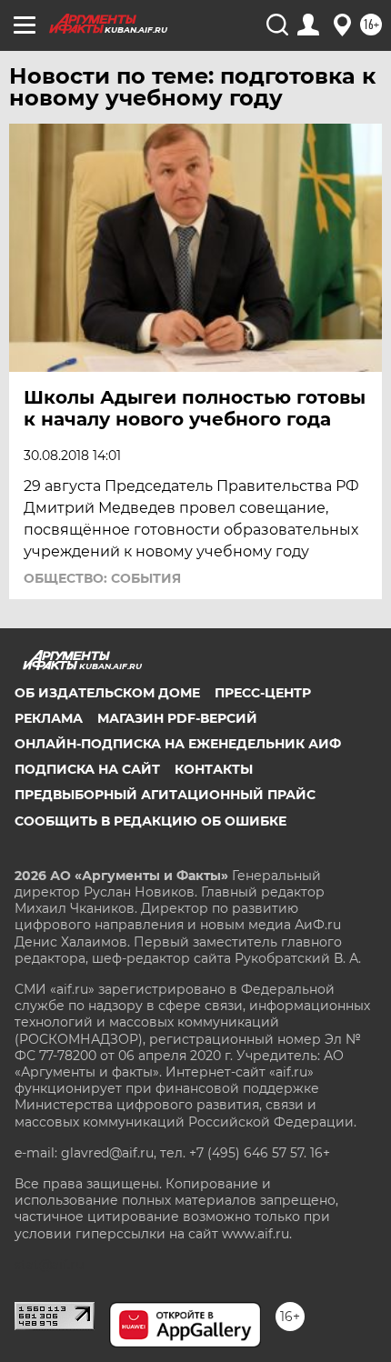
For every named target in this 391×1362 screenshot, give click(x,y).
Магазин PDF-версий (177, 718)
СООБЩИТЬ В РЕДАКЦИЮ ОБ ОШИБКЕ (150, 821)
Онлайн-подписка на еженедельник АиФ (178, 744)
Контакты (214, 769)
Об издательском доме (107, 693)
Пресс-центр (263, 693)
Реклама (49, 718)
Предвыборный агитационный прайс (165, 794)
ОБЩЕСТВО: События (102, 578)
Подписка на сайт (87, 769)
